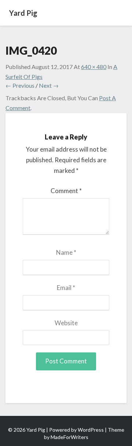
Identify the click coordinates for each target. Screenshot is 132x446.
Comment (66, 191)
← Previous (20, 85)
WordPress (91, 430)
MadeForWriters (69, 437)
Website (66, 323)
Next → (49, 85)
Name (66, 252)
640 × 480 (93, 66)
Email (66, 287)
